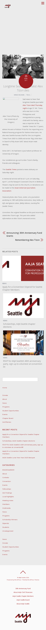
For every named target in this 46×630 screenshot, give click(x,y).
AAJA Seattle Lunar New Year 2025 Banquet (18, 457)
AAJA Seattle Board (23, 600)
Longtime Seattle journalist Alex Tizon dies (23, 88)
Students (5, 527)
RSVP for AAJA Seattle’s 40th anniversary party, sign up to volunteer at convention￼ (22, 364)
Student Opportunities (10, 411)
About (4, 399)
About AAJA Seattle (23, 604)
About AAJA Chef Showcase (23, 592)
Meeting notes (7, 500)
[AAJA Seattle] (7, 7)
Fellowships (6, 489)
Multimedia (6, 508)
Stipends (5, 523)
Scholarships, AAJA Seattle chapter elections (18, 441)
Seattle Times (11, 169)
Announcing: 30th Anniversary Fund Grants (24, 234)
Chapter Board (7, 418)
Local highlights (8, 496)
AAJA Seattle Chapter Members (23, 596)
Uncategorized (7, 531)
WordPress (17, 580)
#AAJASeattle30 (8, 470)
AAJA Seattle (22, 577)
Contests (5, 477)
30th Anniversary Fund (23, 588)
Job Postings (7, 493)
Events (4, 414)
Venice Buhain (19, 95)
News (28, 95)
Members (5, 504)
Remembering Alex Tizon (27, 239)
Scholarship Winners (9, 519)
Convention (6, 481)
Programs (5, 407)
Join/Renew (6, 422)
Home (4, 388)
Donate (5, 395)
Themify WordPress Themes (30, 580)
